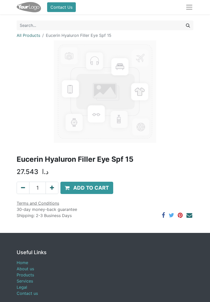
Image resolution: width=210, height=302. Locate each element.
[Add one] (52, 188)
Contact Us (61, 7)
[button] (86, 188)
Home (22, 262)
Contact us (27, 293)
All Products (28, 35)
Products (25, 274)
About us (25, 268)
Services (25, 281)
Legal (22, 287)
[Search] (188, 25)
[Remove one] (23, 188)
